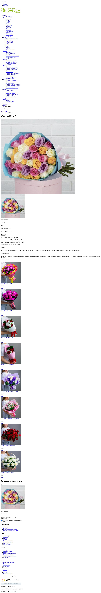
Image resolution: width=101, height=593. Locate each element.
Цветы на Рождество (11, 74)
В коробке (8, 54)
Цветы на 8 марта (10, 78)
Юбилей (5, 538)
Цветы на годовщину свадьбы (13, 84)
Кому (4, 89)
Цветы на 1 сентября (11, 80)
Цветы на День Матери (11, 69)
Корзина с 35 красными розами (8, 445)
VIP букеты (8, 64)
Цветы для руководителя (12, 94)
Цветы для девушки (10, 93)
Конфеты (8, 100)
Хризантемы (9, 25)
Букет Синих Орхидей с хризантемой (9, 391)
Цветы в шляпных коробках (12, 56)
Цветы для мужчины (11, 96)
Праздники (6, 65)
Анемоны (8, 36)
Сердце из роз (9, 42)
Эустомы (8, 32)
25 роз (7, 44)
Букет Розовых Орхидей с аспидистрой (10, 418)
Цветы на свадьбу (10, 83)
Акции (5, 15)
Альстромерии (9, 31)
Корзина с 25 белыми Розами (7, 472)
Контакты (5, 5)
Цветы (4, 17)
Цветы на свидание (10, 86)
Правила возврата (5, 253)
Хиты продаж (9, 16)
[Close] (1, 484)
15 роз (7, 43)
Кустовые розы (9, 33)
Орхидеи (8, 23)
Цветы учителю (9, 95)
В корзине (5, 98)
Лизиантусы (9, 27)
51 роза (7, 47)
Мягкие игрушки (10, 101)
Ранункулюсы (9, 35)
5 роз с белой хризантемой (7, 337)
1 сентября (5, 537)
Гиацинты (8, 30)
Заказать (2, 288)
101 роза (8, 48)
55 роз (4, 571)
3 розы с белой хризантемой (7, 364)
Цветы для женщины (11, 91)
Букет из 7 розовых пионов (7, 310)
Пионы (7, 20)
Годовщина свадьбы (8, 540)
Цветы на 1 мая (9, 70)
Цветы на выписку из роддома (13, 85)
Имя (2, 517)
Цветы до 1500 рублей (11, 60)
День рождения (7, 544)
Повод (4, 79)
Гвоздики (8, 21)
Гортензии (8, 28)
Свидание (5, 543)
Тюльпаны (8, 19)
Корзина (5, 528)
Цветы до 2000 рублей (11, 62)
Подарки (5, 99)
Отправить (3, 521)
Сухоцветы (8, 58)
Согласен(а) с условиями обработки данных (12, 520)
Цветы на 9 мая (9, 72)
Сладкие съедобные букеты (9, 556)
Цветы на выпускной (11, 75)
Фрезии (8, 26)
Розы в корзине (9, 41)
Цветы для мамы (10, 90)
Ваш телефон (4, 518)
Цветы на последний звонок (12, 73)
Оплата (5, 4)
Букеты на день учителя (11, 67)
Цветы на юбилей (10, 81)
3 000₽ (5, 111)
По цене (5, 59)
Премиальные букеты (11, 63)
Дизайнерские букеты (11, 57)
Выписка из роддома (8, 542)
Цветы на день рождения (12, 88)
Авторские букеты (10, 53)
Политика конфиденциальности (10, 530)
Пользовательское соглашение (10, 529)
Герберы (8, 22)
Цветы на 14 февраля (11, 77)
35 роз (7, 46)
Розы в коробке (9, 40)
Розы (4, 37)
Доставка (5, 2)
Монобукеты (9, 52)
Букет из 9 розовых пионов (7, 283)
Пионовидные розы (10, 49)
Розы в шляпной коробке (12, 38)
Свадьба (5, 539)
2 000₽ (2, 111)
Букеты (5, 51)
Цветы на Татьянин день (12, 68)
